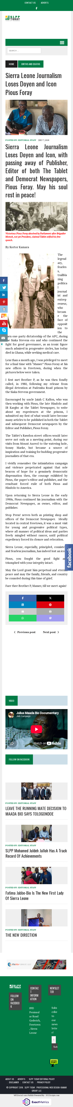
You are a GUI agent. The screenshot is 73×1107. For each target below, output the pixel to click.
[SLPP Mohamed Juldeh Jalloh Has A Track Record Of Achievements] (36, 840)
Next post (49, 632)
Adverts (45, 2)
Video (11, 700)
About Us (9, 1079)
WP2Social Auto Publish (24, 1095)
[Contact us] (4, 338)
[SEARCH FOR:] (24, 50)
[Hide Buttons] (1, 343)
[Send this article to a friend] (22, 611)
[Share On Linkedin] (4, 294)
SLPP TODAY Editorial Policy (41, 1079)
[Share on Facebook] (22, 598)
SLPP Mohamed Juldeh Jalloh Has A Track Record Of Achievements (36, 853)
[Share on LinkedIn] (22, 604)
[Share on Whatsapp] (22, 618)
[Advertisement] (39, 30)
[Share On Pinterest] (4, 302)
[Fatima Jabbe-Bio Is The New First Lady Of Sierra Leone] (36, 882)
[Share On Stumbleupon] (4, 316)
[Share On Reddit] (4, 309)
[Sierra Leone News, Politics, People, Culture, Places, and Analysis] (15, 18)
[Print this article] (50, 611)
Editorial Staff (27, 140)
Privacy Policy (43, 1082)
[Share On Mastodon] (50, 618)
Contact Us (30, 2)
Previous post (26, 632)
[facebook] (36, 8)
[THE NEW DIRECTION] (36, 924)
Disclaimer (14, 1082)
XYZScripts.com (52, 1095)
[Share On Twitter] (4, 287)
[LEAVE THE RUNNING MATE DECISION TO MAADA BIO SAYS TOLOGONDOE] (36, 797)
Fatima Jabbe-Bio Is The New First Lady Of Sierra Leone (34, 895)
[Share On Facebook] (4, 280)
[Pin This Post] (50, 604)
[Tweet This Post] (50, 598)
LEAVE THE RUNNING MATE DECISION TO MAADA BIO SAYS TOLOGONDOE (35, 811)
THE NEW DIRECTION (21, 935)
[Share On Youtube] (4, 323)
